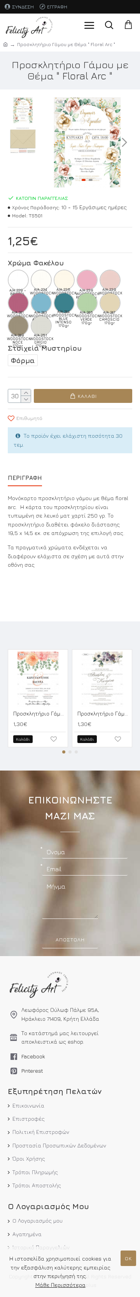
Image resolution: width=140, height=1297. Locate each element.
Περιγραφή (25, 478)
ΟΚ (128, 1258)
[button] (50, 142)
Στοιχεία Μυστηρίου (45, 348)
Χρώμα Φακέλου (36, 263)
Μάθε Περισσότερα (60, 1285)
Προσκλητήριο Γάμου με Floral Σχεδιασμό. (39, 713)
